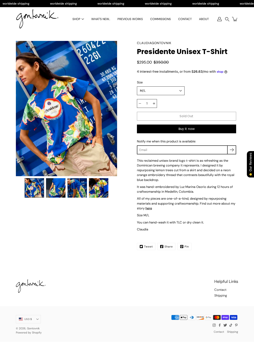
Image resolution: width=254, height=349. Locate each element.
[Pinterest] (236, 325)
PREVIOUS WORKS (130, 19)
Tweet (148, 246)
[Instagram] (214, 325)
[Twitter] (225, 325)
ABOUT (204, 19)
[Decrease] (140, 103)
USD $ (28, 319)
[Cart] (235, 19)
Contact (220, 290)
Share (169, 246)
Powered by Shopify (29, 332)
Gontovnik (33, 328)
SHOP (76, 19)
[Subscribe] (231, 149)
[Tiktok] (231, 325)
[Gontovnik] (37, 19)
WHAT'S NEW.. (100, 19)
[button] (227, 19)
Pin (187, 246)
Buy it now (186, 129)
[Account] (219, 19)
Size (140, 82)
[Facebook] (219, 325)
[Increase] (154, 103)
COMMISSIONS (160, 19)
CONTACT (185, 19)
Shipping (220, 295)
